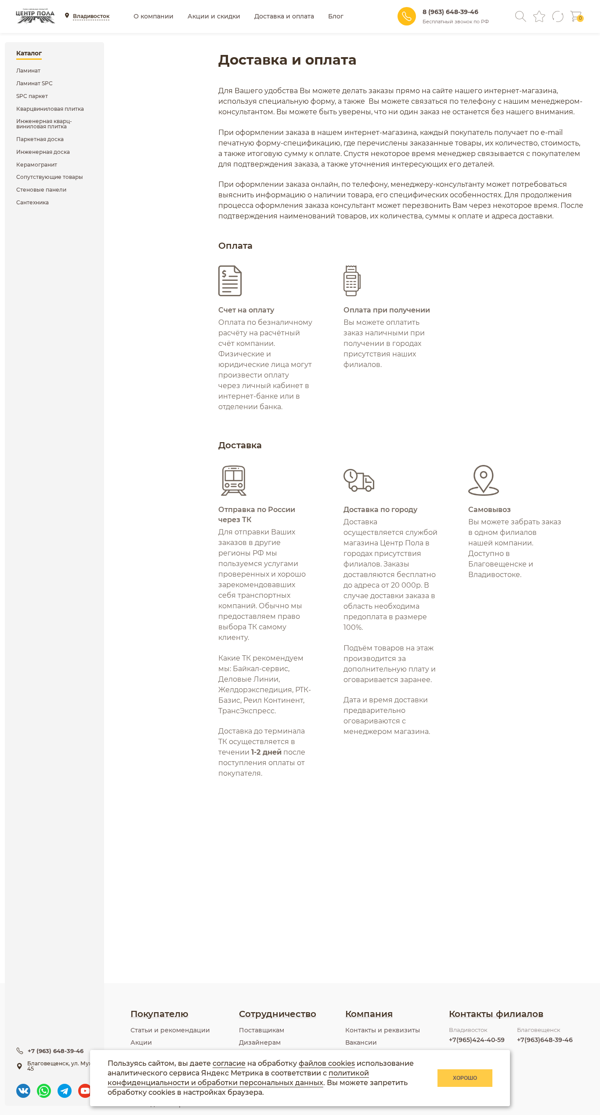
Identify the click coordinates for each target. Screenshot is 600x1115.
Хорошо (465, 1078)
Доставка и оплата (284, 16)
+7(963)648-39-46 (545, 1040)
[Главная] (35, 16)
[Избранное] (539, 16)
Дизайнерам (260, 1042)
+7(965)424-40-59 (477, 1040)
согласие (229, 1063)
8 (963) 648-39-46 (450, 12)
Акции (141, 1042)
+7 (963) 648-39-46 (55, 1050)
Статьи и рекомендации (170, 1030)
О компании (153, 16)
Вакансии (361, 1042)
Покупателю (159, 1014)
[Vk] (23, 1086)
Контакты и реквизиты (382, 1030)
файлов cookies (327, 1063)
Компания (369, 1014)
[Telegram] (65, 1086)
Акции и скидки (214, 16)
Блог (335, 16)
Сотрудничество (277, 1014)
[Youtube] (85, 1086)
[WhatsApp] (44, 1086)
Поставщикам (261, 1030)
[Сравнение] (557, 16)
